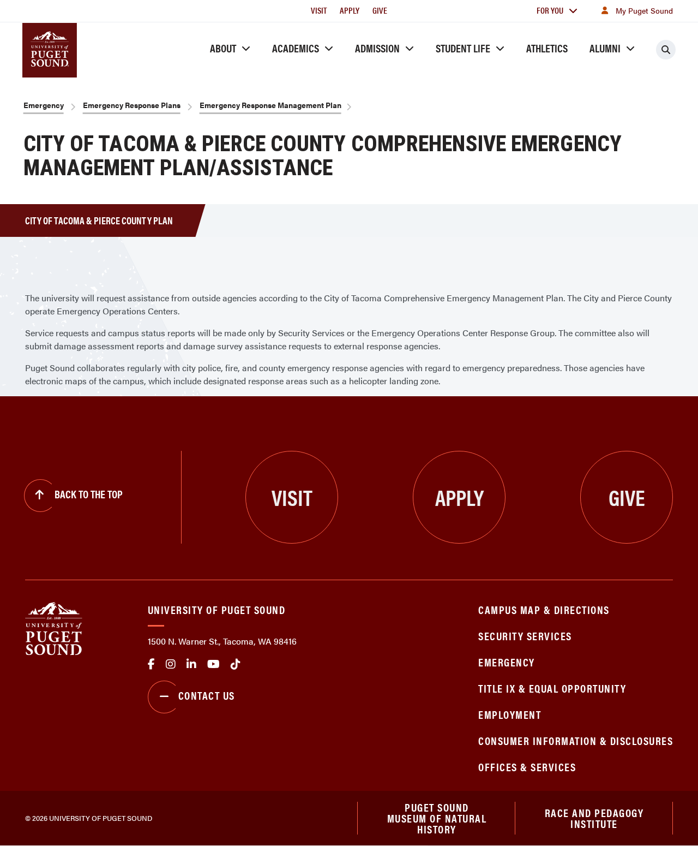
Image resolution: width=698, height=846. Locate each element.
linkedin (191, 664)
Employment (509, 714)
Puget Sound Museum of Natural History (437, 818)
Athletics (547, 48)
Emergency (43, 104)
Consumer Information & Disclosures (575, 740)
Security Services (525, 636)
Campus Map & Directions (544, 609)
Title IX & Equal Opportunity (552, 688)
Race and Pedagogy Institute (594, 818)
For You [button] (550, 10)
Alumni (605, 48)
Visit (319, 10)
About (223, 48)
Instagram (171, 664)
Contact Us (206, 695)
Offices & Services (527, 766)
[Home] (53, 627)
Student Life (463, 48)
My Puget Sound (644, 10)
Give (379, 10)
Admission (377, 48)
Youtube (213, 664)
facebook (151, 664)
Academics (295, 48)
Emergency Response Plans (131, 104)
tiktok (235, 664)
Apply (349, 10)
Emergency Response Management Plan (270, 104)
